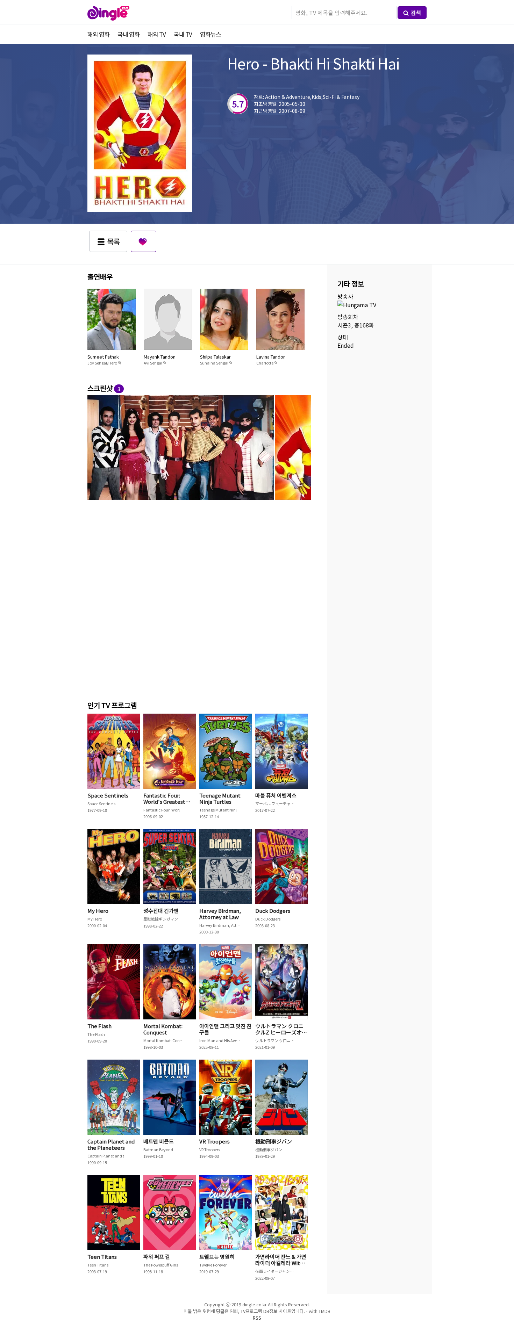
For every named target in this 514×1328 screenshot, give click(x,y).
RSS (257, 1317)
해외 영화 (98, 34)
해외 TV (157, 34)
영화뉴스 (210, 34)
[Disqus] (199, 599)
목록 (113, 241)
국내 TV (183, 34)
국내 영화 (128, 34)
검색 (416, 12)
